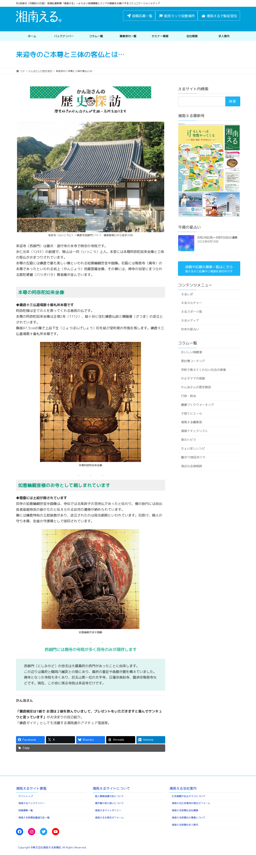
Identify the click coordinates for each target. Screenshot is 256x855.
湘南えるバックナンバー (31, 803)
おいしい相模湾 (191, 352)
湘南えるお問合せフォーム (109, 817)
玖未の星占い (190, 329)
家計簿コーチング (193, 361)
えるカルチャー (191, 303)
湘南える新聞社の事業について (188, 817)
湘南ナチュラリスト (194, 431)
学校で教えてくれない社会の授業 (203, 369)
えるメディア (190, 320)
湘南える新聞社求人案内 (185, 824)
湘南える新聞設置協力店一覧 (34, 817)
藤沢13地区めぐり (193, 457)
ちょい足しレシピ (193, 448)
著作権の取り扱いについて (109, 803)
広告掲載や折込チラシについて (188, 796)
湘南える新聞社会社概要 (185, 810)
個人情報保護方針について (109, 796)
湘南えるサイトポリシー (108, 810)
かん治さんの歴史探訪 (196, 387)
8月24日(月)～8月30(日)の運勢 (217, 237)
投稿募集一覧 (25, 810)
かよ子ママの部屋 (193, 378)
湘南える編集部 (191, 422)
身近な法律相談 (191, 466)
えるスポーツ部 (191, 312)
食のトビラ (188, 440)
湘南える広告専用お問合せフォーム (191, 803)
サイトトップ (25, 796)
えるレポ (187, 294)
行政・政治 (188, 396)
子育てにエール (191, 413)
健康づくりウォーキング (197, 405)
